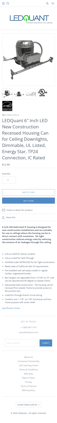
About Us (28, 357)
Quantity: (6, 173)
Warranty (28, 373)
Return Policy (28, 377)
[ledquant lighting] (28, 17)
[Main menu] (3, 3)
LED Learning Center (28, 365)
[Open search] (8, 3)
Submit (46, 343)
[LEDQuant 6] (7, 94)
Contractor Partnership (28, 361)
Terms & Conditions (28, 369)
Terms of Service (28, 386)
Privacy (28, 382)
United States (27, 404)
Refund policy (28, 390)
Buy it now (29, 201)
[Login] (47, 3)
